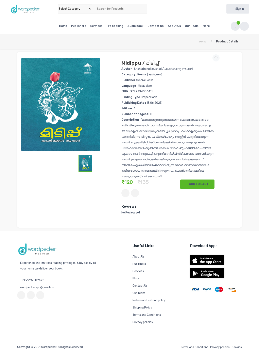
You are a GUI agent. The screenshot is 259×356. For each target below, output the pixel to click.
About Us (174, 26)
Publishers (78, 26)
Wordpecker (48, 347)
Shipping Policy (142, 307)
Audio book (135, 26)
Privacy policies (143, 322)
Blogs (136, 278)
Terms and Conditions (147, 315)
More (206, 26)
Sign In (239, 9)
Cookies (237, 347)
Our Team (191, 26)
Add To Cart (198, 184)
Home (63, 26)
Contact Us (156, 26)
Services (96, 26)
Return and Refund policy (149, 300)
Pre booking (114, 26)
